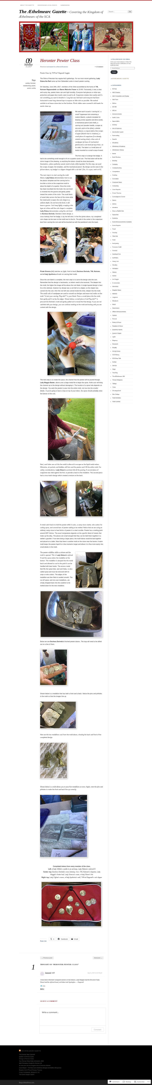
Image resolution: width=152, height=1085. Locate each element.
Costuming (115, 186)
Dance (114, 200)
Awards (114, 139)
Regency (115, 340)
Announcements (117, 114)
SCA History (115, 354)
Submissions (65, 5)
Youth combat (116, 401)
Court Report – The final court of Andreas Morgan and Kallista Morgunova (40, 1067)
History (114, 272)
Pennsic (114, 319)
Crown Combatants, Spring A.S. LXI (29, 1072)
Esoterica (115, 218)
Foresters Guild (116, 247)
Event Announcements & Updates (122, 222)
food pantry (115, 243)
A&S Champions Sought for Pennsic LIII (30, 1063)
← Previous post (47, 958)
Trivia (114, 387)
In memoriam (116, 283)
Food (113, 240)
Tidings (114, 383)
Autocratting (115, 135)
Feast (114, 229)
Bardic (114, 153)
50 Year (114, 89)
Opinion (114, 315)
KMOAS (114, 293)
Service (114, 365)
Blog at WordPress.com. (26, 1082)
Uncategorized (116, 390)
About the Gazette (27, 5)
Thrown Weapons (117, 380)
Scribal (114, 362)
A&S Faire (115, 99)
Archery (114, 124)
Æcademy (115, 142)
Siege (114, 369)
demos (114, 204)
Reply (42, 989)
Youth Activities (116, 398)
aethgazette (51, 67)
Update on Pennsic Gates (26, 1056)
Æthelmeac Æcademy (118, 146)
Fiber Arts (115, 236)
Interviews (115, 286)
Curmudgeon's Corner (118, 196)
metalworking (27, 85)
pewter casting (31, 88)
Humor (114, 275)
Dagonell (48, 973)
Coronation (115, 178)
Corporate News (117, 182)
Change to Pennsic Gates (26, 1058)
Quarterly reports (117, 329)
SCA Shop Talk (116, 358)
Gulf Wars (115, 257)
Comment (97, 1030)
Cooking (114, 175)
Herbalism (115, 268)
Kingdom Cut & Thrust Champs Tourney (30, 1070)
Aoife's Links (116, 117)
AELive (114, 110)
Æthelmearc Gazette (120, 78)
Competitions (116, 171)
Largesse (115, 297)
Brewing (114, 160)
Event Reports (116, 225)
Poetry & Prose (116, 322)
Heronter (32, 83)
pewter (33, 85)
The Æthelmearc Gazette (42, 11)
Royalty (114, 347)
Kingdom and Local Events (47, 5)
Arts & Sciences (62, 67)
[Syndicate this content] (20, 1051)
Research (115, 344)
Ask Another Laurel (117, 132)
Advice (114, 103)
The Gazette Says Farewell (27, 1054)
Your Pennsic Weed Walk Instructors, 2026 (31, 1061)
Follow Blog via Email (121, 59)
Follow (114, 72)
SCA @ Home (116, 351)
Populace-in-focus (117, 326)
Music (114, 304)
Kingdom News (116, 290)
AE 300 (114, 106)
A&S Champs (116, 92)
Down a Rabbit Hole (118, 211)
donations (115, 207)
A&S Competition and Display (120, 96)
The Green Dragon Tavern (26, 1074)
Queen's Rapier (116, 333)
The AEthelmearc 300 (118, 376)
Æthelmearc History (118, 150)
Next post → (98, 958)
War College (115, 394)
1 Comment (99, 67)
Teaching (115, 372)
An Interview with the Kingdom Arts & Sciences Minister (35, 1065)
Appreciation (115, 121)
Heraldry (114, 265)
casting (27, 83)
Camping (114, 164)
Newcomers (115, 308)
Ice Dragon (115, 279)
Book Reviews (116, 157)
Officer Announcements (119, 311)
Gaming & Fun (116, 254)
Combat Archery (117, 168)
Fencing (114, 232)
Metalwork (115, 301)
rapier (114, 336)
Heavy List (115, 261)
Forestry (114, 250)
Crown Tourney (116, 193)
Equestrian (115, 214)
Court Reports (116, 189)
